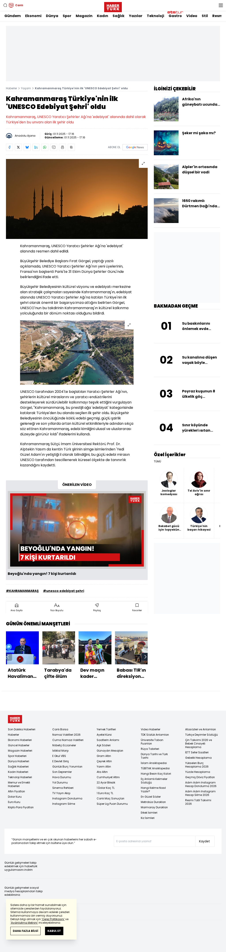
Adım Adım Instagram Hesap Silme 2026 (200, 793)
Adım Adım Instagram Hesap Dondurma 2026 (201, 784)
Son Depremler (62, 772)
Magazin (84, 15)
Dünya (52, 15)
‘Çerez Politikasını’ (53, 919)
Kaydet (204, 841)
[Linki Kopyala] (71, 147)
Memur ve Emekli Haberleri (19, 784)
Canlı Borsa (60, 729)
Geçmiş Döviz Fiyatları (200, 777)
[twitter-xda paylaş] (18, 147)
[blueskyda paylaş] (27, 147)
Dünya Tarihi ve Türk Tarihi (154, 756)
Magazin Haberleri (20, 750)
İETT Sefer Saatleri (197, 752)
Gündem (12, 15)
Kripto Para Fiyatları (21, 807)
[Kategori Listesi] (220, 5)
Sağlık (118, 15)
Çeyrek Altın (104, 761)
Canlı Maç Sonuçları (110, 798)
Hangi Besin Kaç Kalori (156, 774)
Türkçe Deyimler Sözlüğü (201, 735)
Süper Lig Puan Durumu (112, 804)
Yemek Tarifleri (106, 729)
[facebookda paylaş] (9, 147)
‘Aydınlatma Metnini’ (24, 923)
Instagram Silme (63, 804)
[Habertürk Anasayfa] (113, 6)
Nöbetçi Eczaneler (64, 745)
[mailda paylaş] (53, 147)
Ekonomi (33, 15)
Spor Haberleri (17, 756)
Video (191, 15)
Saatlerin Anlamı (108, 740)
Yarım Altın (104, 766)
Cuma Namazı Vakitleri (67, 740)
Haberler (11, 88)
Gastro (175, 15)
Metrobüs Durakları (153, 802)
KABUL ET (54, 931)
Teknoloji (155, 15)
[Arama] (5, 5)
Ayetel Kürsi (104, 735)
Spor (67, 15)
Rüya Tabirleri (150, 749)
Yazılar (135, 15)
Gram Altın (104, 756)
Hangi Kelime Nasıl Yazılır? (153, 789)
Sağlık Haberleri (18, 766)
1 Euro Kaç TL (105, 793)
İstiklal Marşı (60, 750)
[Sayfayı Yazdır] (62, 147)
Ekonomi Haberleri (20, 740)
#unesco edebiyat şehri (63, 591)
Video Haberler (150, 729)
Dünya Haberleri (18, 761)
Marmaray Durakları (154, 807)
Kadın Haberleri (18, 772)
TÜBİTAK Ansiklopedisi (155, 768)
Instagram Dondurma (67, 798)
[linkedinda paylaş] (36, 147)
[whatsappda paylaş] (44, 147)
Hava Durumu (61, 777)
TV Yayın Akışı (61, 793)
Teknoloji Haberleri (20, 777)
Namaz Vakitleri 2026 (66, 735)
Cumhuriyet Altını (108, 777)
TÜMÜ (157, 461)
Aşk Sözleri (104, 745)
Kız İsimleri (147, 818)
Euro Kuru (14, 802)
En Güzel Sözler (151, 797)
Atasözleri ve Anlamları (200, 729)
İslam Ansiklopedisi (154, 763)
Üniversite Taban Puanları (152, 741)
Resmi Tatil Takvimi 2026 (198, 802)
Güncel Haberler (18, 745)
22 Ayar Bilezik (106, 782)
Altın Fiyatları (16, 791)
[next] (145, 657)
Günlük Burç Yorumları (67, 766)
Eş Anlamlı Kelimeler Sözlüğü (154, 780)
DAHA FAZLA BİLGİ (25, 931)
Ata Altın (102, 772)
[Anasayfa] (15, 719)
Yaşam (26, 88)
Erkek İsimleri (149, 812)
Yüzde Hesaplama (197, 772)
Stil (205, 15)
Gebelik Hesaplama (198, 758)
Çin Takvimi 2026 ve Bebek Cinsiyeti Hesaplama (198, 743)
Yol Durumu (60, 782)
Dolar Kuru (15, 797)
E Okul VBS (59, 756)
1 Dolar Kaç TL (106, 788)
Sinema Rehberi (62, 788)
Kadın (102, 15)
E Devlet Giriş (60, 761)
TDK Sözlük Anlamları (155, 735)
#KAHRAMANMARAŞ (22, 591)
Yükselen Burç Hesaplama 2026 (197, 764)
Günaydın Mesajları (110, 750)
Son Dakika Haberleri (21, 729)
